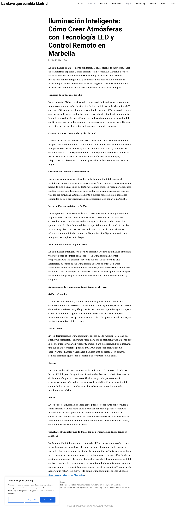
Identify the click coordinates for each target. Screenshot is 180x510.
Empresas (116, 3)
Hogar (128, 3)
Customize (16, 500)
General (91, 3)
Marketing (140, 3)
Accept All (48, 500)
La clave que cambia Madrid (24, 3)
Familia (174, 3)
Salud (163, 3)
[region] (32, 490)
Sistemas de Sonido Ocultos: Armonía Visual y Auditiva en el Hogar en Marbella (86, 485)
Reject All (32, 500)
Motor (153, 3)
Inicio (80, 3)
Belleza (103, 3)
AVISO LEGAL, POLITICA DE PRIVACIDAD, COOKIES (90, 506)
